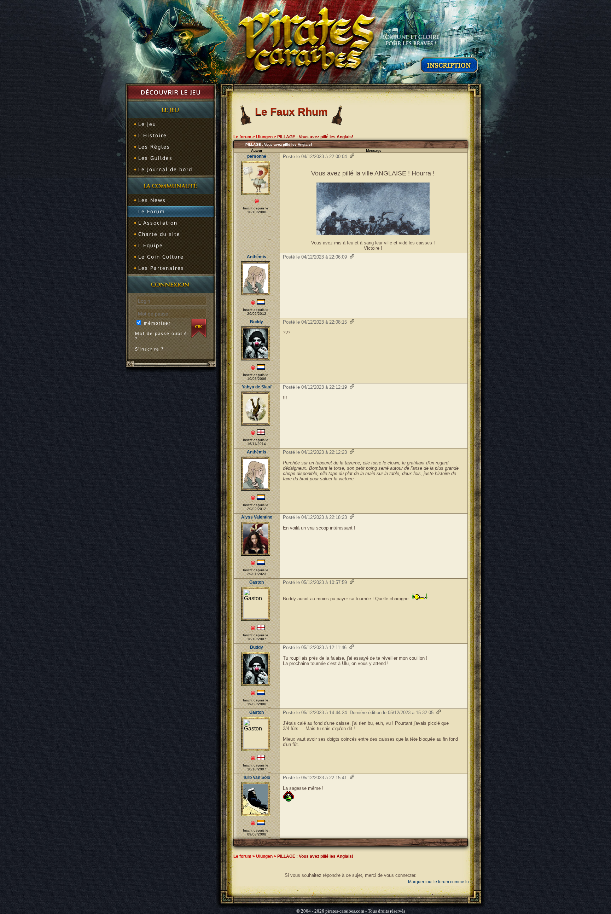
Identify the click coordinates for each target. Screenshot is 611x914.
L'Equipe (150, 245)
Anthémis (256, 256)
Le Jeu (147, 124)
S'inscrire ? (149, 349)
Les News (152, 200)
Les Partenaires (161, 268)
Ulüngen (264, 136)
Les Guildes (155, 158)
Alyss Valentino (256, 517)
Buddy (256, 321)
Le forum (242, 136)
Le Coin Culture (161, 257)
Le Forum (151, 211)
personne (256, 156)
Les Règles (154, 147)
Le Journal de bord (165, 169)
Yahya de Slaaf (257, 386)
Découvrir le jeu (171, 92)
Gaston (256, 582)
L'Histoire (152, 135)
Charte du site (159, 234)
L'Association (158, 223)
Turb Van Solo (256, 777)
